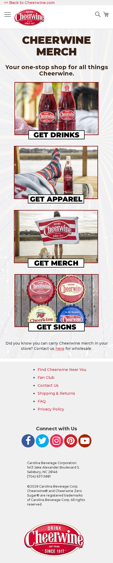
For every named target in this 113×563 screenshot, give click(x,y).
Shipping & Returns (56, 393)
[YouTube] (84, 440)
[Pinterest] (70, 440)
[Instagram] (56, 440)
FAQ (42, 401)
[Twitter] (42, 440)
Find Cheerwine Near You (62, 369)
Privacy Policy (51, 409)
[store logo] (29, 17)
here (59, 348)
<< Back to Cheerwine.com (29, 2)
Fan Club (46, 377)
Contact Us (48, 385)
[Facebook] (28, 440)
